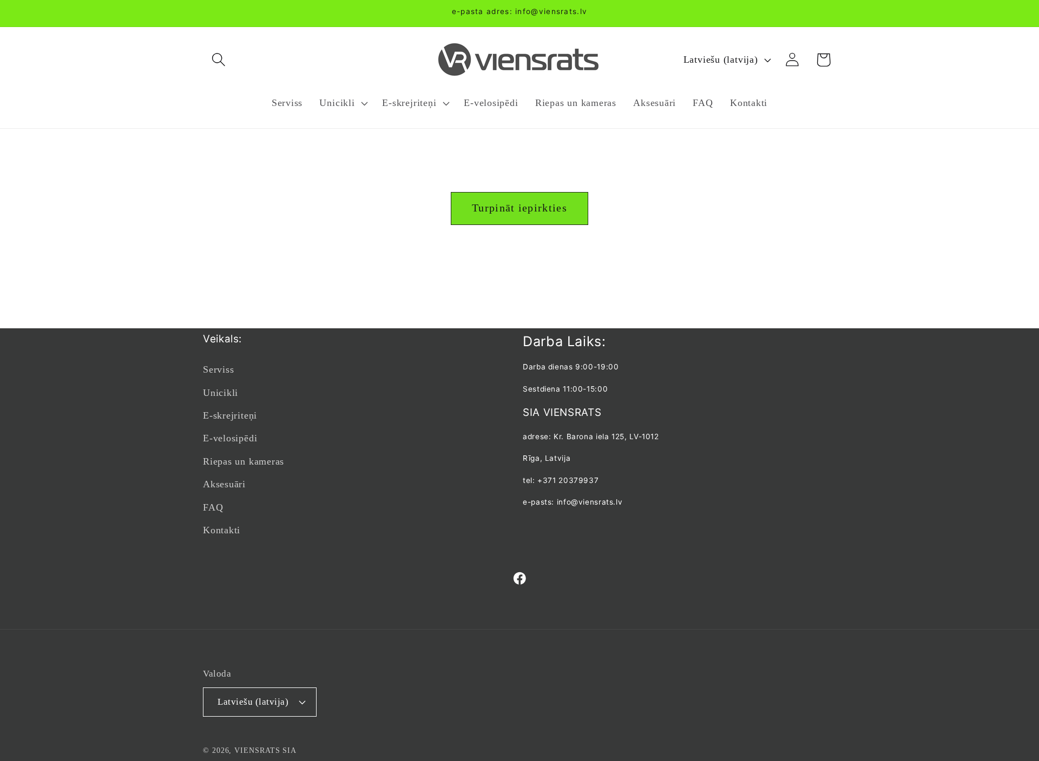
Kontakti (221, 530)
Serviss (218, 369)
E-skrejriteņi (230, 415)
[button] (218, 59)
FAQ (213, 507)
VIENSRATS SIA (265, 750)
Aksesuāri (224, 484)
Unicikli (220, 392)
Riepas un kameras (243, 461)
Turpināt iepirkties (519, 208)
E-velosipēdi (230, 438)
